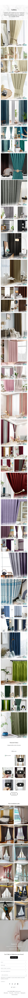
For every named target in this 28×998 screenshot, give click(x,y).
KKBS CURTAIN (12, 991)
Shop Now (14, 957)
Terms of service (17, 992)
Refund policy (6, 992)
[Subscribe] (26, 975)
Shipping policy (23, 992)
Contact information (15, 994)
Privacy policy (11, 992)
